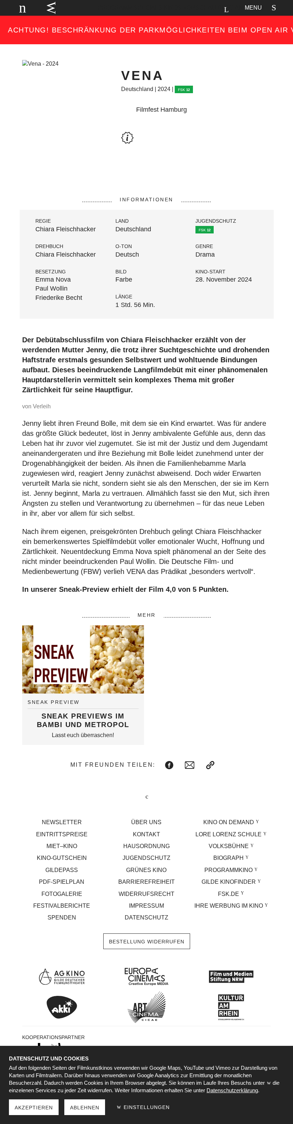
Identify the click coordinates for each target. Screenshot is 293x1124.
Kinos (173, 8)
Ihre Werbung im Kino (228, 906)
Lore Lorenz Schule (228, 834)
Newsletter (62, 822)
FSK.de (228, 894)
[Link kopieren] (210, 765)
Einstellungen (146, 1107)
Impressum (146, 906)
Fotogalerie (61, 894)
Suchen (226, 9)
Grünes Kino (146, 870)
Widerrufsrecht (146, 894)
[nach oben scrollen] (146, 797)
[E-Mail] (189, 765)
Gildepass (61, 870)
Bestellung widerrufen (146, 941)
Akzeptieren (34, 1107)
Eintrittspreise (62, 834)
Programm (115, 8)
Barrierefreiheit (146, 882)
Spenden (62, 917)
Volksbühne (229, 846)
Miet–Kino (61, 846)
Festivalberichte (61, 906)
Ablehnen (84, 1107)
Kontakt (146, 834)
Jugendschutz (146, 858)
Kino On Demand (228, 822)
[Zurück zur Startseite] (19, 8)
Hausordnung (146, 846)
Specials (148, 8)
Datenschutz (146, 917)
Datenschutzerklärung (232, 1090)
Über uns (146, 822)
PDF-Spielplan (61, 882)
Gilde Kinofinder (229, 882)
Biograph (228, 858)
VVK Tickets (51, 8)
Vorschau (199, 8)
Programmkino (228, 870)
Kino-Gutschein (62, 858)
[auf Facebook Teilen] (169, 765)
